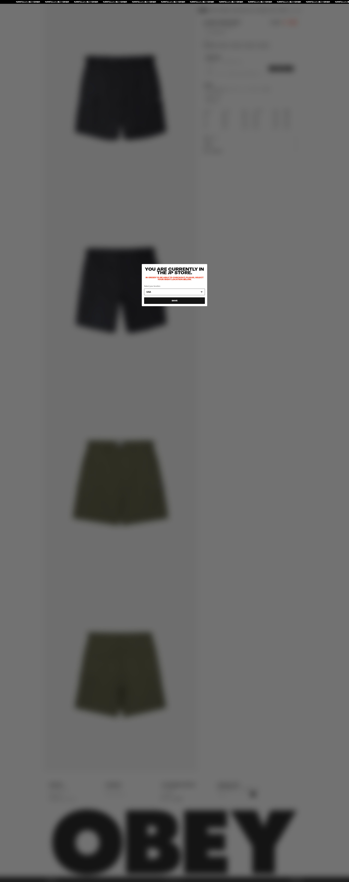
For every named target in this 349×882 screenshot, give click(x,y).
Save (174, 300)
